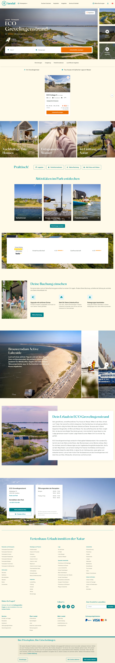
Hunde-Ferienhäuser (63, 577)
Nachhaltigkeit (33, 620)
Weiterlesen (8, 153)
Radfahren (4, 575)
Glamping (32, 554)
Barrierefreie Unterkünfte (64, 579)
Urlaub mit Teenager (91, 582)
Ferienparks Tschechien (7, 563)
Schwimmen (4, 584)
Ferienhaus (88, 551)
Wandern (4, 579)
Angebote (64, 3)
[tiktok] (68, 608)
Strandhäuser (89, 566)
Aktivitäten (88, 589)
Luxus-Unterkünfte (62, 567)
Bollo (87, 586)
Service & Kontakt (73, 3)
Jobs (31, 623)
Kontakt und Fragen (6, 618)
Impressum (4, 623)
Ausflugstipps (33, 570)
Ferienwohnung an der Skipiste (65, 575)
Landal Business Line (62, 623)
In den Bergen (61, 554)
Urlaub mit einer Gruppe (35, 566)
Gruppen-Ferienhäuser (63, 582)
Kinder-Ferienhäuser (63, 570)
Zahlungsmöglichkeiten (7, 625)
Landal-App (60, 618)
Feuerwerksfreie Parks (35, 568)
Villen (87, 570)
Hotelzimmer (89, 556)
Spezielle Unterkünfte (63, 560)
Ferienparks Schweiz (6, 554)
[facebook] (59, 608)
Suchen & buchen (46, 3)
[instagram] (64, 608)
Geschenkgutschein (6, 628)
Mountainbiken (5, 577)
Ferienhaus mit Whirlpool (64, 584)
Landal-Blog (32, 582)
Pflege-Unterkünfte (62, 586)
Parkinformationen (56, 167)
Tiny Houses (89, 568)
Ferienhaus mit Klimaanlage (64, 563)
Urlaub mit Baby (89, 579)
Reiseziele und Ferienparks (8, 546)
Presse (31, 630)
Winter (31, 591)
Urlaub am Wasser (62, 556)
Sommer (32, 586)
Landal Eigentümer (62, 625)
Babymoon (32, 563)
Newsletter (4, 620)
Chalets (88, 554)
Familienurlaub (33, 549)
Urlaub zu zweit (33, 561)
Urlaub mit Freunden (34, 551)
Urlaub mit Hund (33, 559)
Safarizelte (88, 561)
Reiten (3, 582)
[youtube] (73, 608)
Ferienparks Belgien (6, 561)
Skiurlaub (4, 572)
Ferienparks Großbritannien (8, 566)
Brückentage (33, 594)
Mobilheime (89, 563)
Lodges (88, 559)
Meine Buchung (74, 167)
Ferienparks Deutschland (7, 549)
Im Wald (60, 551)
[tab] (40, 364)
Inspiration (56, 3)
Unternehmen (33, 618)
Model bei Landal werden (35, 625)
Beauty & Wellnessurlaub (35, 575)
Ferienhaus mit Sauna (63, 565)
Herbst (31, 589)
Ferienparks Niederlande (7, 556)
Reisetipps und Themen (35, 546)
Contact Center (6, 609)
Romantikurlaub (33, 573)
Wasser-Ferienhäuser (91, 573)
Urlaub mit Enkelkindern (91, 584)
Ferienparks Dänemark (7, 559)
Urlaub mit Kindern (90, 577)
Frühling (32, 584)
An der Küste (61, 549)
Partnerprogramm (34, 628)
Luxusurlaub (33, 556)
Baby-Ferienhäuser (62, 572)
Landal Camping (61, 620)
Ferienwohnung (89, 549)
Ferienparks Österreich (7, 551)
